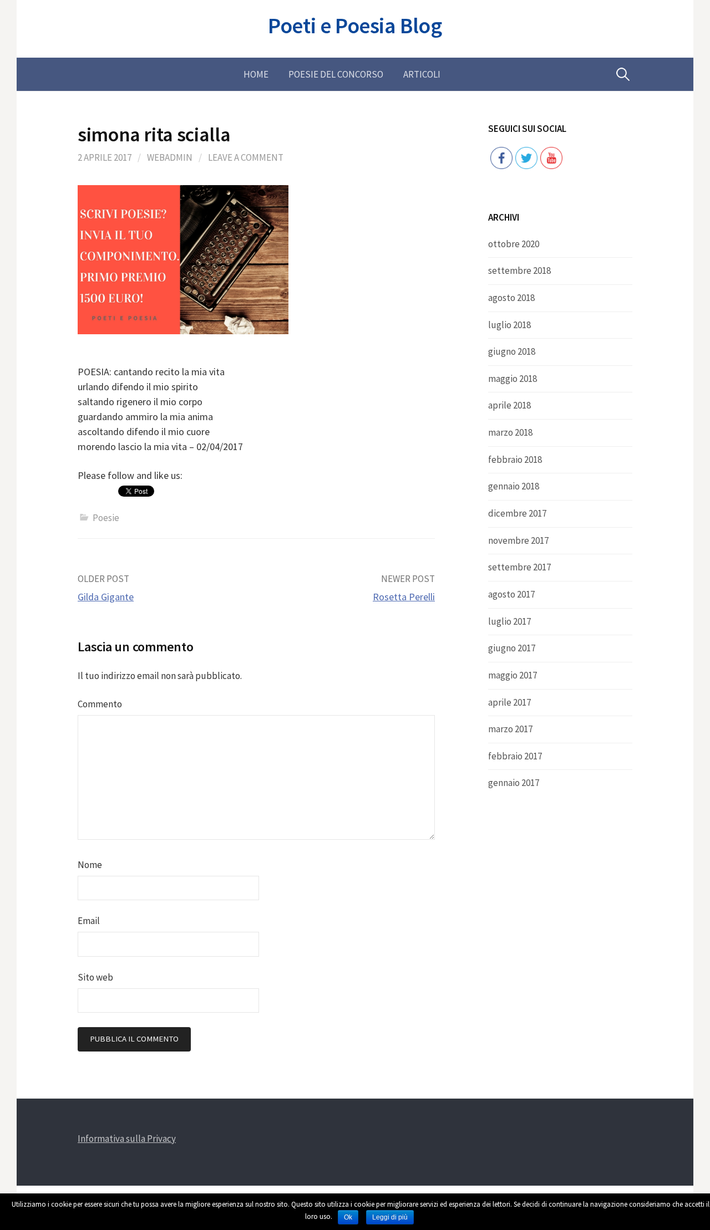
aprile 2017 (509, 702)
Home (256, 74)
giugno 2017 (511, 648)
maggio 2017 (512, 675)
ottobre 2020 (513, 244)
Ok (348, 1217)
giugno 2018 (511, 351)
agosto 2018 (511, 298)
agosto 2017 (511, 594)
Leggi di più (390, 1217)
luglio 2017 (509, 621)
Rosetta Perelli (404, 596)
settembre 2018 (519, 270)
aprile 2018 (509, 405)
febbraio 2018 (515, 459)
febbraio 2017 (515, 756)
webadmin (169, 157)
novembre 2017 (518, 540)
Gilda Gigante (106, 596)
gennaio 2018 (513, 486)
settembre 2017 (519, 567)
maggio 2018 (512, 378)
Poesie (106, 518)
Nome (90, 865)
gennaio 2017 (513, 783)
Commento (100, 704)
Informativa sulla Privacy (127, 1138)
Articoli (421, 74)
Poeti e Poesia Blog (355, 25)
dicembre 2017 (517, 513)
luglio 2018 (509, 325)
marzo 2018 (510, 432)
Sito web (95, 977)
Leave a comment (245, 157)
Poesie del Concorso (335, 74)
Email (89, 921)
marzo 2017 (510, 729)
